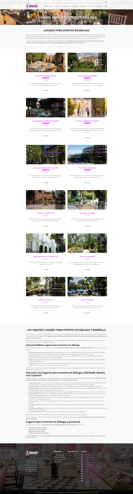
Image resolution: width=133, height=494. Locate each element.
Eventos (57, 6)
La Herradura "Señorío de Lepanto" (45, 121)
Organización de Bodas (60, 457)
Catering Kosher (58, 461)
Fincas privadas (87, 300)
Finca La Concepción (46, 213)
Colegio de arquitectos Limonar (45, 168)
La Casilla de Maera (87, 213)
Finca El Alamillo (46, 300)
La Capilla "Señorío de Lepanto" (87, 121)
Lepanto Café (65, 6)
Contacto (83, 6)
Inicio (60, 21)
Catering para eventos (60, 459)
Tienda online (48, 6)
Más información (96, 492)
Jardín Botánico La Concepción (46, 256)
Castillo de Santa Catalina (45, 76)
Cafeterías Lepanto (59, 455)
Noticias (90, 6)
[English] (106, 1)
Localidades (98, 6)
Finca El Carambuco (87, 256)
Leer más (46, 90)
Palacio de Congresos (87, 168)
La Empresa (74, 6)
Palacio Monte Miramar (87, 76)
